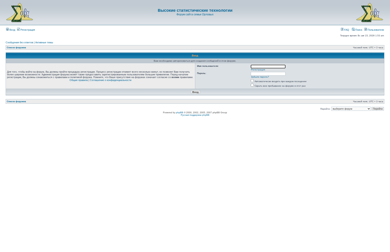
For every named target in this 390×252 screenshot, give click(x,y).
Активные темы (44, 42)
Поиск (358, 29)
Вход (12, 29)
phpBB (179, 112)
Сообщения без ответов (19, 42)
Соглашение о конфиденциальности (110, 80)
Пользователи (375, 29)
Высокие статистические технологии (195, 10)
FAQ (346, 29)
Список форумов (16, 47)
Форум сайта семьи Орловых (195, 14)
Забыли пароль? (260, 77)
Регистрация (27, 29)
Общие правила (79, 80)
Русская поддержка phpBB (195, 115)
